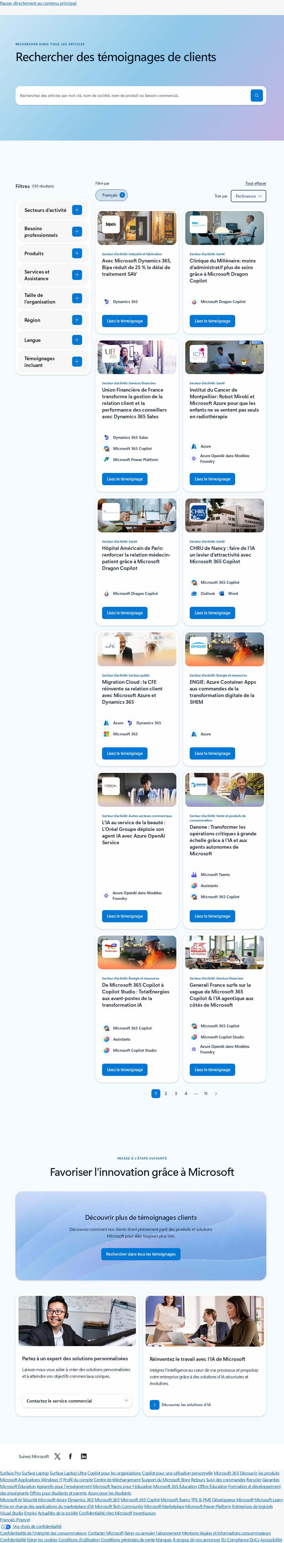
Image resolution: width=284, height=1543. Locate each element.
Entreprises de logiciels (252, 1506)
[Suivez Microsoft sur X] (57, 1456)
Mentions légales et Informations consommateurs (226, 1533)
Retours (198, 1479)
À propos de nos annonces (196, 1539)
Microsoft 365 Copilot (140, 1499)
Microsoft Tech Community (119, 1506)
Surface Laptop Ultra (68, 1473)
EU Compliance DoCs (240, 1539)
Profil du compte (78, 1479)
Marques (164, 1539)
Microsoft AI (11, 1499)
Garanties (271, 1479)
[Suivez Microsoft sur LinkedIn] (83, 1456)
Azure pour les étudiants (109, 1493)
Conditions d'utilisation (79, 1539)
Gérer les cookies (42, 1539)
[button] (257, 95)
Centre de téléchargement (117, 1479)
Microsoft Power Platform (208, 1506)
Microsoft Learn (268, 1499)
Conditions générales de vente (128, 1539)
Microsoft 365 (226, 1473)
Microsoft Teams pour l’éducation (122, 1486)
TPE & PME (201, 1499)
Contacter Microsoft (105, 1533)
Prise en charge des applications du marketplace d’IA (47, 1506)
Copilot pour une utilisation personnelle (177, 1473)
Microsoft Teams (175, 1499)
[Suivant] (215, 1093)
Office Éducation (212, 1486)
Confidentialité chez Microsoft (105, 1513)
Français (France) (15, 1519)
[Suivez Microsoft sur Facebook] (70, 1456)
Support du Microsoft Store (165, 1479)
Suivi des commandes (225, 1479)
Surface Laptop (35, 1473)
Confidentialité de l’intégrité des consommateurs (43, 1533)
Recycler (253, 1479)
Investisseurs (144, 1513)
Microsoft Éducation (18, 1486)
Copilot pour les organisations (114, 1473)
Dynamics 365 (80, 1499)
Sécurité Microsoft (39, 1499)
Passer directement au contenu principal (38, 3)
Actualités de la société (58, 1513)
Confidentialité (13, 1539)
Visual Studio (11, 1513)
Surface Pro (10, 1473)
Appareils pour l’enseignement (64, 1486)
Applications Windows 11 (40, 1479)
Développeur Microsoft (232, 1499)
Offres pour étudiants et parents (58, 1493)
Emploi (30, 1513)
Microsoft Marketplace (164, 1506)
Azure (61, 1499)
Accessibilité (271, 1539)
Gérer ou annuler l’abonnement (152, 1533)
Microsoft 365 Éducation (175, 1486)
